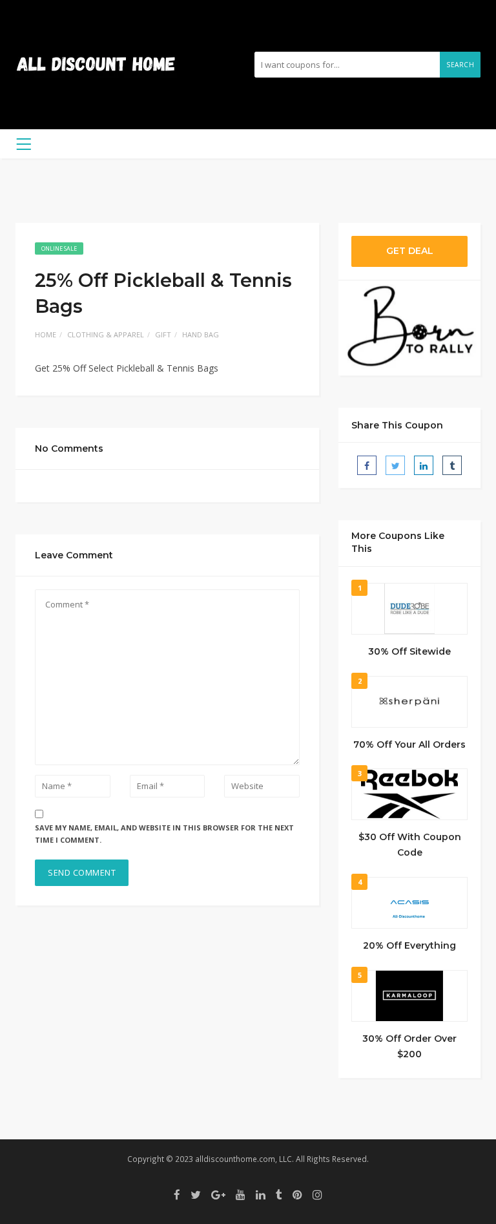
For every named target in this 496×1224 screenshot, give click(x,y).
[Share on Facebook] (367, 465)
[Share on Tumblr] (452, 465)
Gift (163, 334)
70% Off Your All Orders (409, 744)
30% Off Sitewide (409, 651)
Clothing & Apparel (105, 334)
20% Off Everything (409, 945)
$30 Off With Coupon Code (409, 844)
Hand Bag (200, 334)
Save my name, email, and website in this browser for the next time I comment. (164, 834)
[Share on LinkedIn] (423, 465)
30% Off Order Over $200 (409, 1046)
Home (45, 334)
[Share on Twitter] (395, 465)
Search (460, 64)
